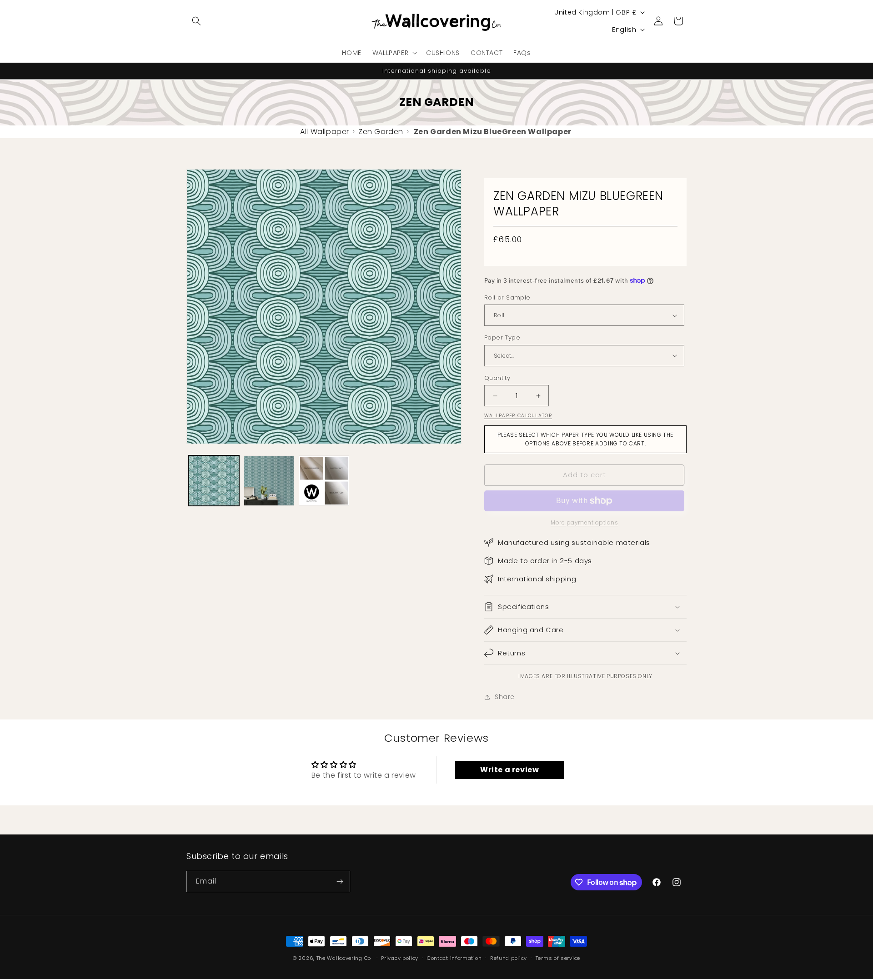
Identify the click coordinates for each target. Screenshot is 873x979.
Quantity (497, 378)
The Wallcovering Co (343, 958)
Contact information (454, 958)
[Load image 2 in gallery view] (269, 480)
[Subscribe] (340, 881)
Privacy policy (399, 958)
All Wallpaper (324, 131)
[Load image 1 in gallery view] (214, 480)
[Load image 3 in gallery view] (324, 480)
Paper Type (502, 337)
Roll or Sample (507, 297)
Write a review (509, 769)
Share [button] (505, 696)
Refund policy (508, 958)
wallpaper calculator (518, 415)
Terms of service (558, 958)
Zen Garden (380, 131)
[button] (196, 21)
